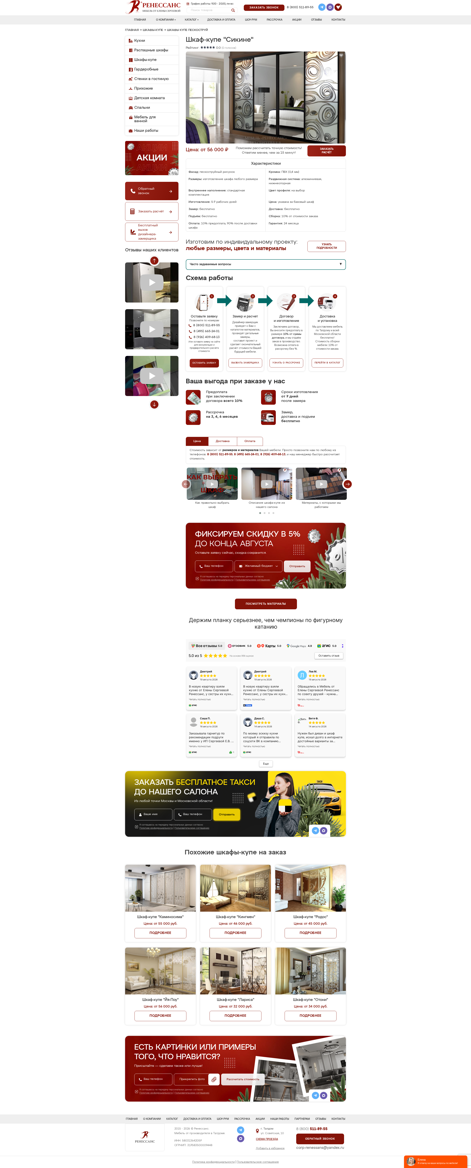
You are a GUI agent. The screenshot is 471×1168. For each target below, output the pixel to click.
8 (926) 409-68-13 (300, 12)
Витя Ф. (313, 718)
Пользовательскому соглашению (252, 580)
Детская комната (149, 98)
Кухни (139, 41)
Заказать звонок (264, 7)
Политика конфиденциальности (213, 1162)
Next (154, 404)
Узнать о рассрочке (286, 363)
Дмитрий (260, 671)
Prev (154, 260)
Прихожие (143, 88)
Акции (296, 20)
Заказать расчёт (327, 151)
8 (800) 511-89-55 (300, 7)
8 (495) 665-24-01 (300, 2)
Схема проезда (267, 1139)
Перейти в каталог (328, 363)
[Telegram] (322, 7)
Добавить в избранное (270, 1148)
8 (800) (311, 1129)
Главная (140, 20)
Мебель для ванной (145, 119)
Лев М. (313, 671)
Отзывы (316, 20)
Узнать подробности (327, 246)
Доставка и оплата (221, 20)
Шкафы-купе (153, 30)
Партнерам (302, 1119)
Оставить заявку (204, 363)
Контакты (338, 20)
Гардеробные (146, 69)
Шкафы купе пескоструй (187, 30)
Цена (197, 441)
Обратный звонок (320, 1139)
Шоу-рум (251, 20)
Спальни (142, 107)
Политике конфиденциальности (216, 580)
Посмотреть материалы (266, 604)
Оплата (250, 441)
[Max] (330, 7)
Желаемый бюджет (259, 566)
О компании (165, 20)
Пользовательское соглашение (258, 1162)
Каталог (190, 20)
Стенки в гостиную (151, 79)
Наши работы (146, 130)
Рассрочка (274, 20)
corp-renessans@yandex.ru (320, 1148)
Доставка (223, 441)
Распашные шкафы (151, 50)
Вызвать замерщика (245, 363)
